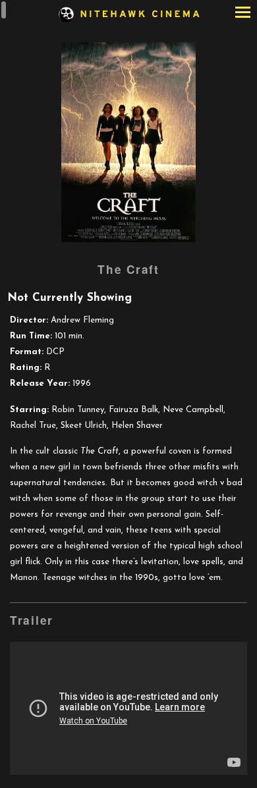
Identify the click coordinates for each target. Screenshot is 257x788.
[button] (242, 13)
